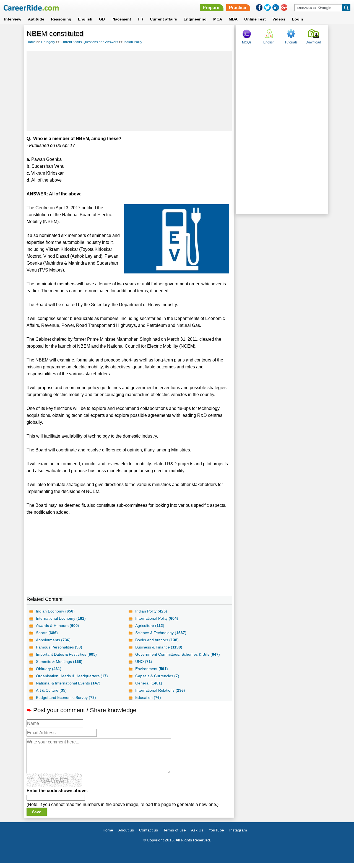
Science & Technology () (160, 633)
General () (148, 683)
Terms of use (174, 830)
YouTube (216, 830)
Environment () (151, 668)
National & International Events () (68, 683)
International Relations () (160, 690)
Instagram (238, 830)
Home (31, 42)
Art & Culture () (51, 690)
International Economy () (61, 618)
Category (48, 42)
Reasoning (61, 19)
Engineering (195, 19)
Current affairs (163, 19)
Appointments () (53, 640)
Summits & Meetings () (59, 661)
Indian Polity (133, 42)
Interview (12, 19)
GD (102, 19)
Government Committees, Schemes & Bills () (177, 654)
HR (140, 19)
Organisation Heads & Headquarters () (72, 676)
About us (126, 830)
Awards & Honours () (57, 625)
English (85, 19)
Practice (237, 7)
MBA (233, 19)
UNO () (143, 661)
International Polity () (156, 618)
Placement (121, 19)
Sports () (47, 633)
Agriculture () (149, 625)
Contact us (148, 830)
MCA (217, 19)
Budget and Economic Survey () (66, 697)
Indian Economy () (55, 611)
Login (297, 19)
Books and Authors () (157, 640)
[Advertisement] (129, 91)
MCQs (246, 42)
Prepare (211, 7)
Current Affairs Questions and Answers (89, 42)
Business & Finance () (158, 647)
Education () (148, 697)
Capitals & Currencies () (157, 676)
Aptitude (36, 19)
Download (313, 42)
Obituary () (48, 668)
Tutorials (291, 42)
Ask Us (197, 830)
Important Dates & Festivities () (66, 654)
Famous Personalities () (59, 647)
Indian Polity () (151, 611)
